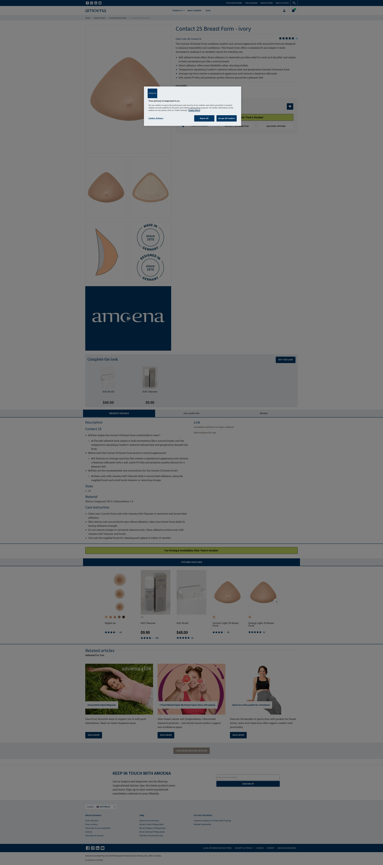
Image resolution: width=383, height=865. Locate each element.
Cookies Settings (155, 118)
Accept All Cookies (226, 118)
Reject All (204, 118)
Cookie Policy (194, 110)
